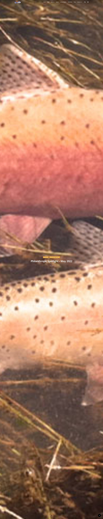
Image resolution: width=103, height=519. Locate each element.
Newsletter (46, 257)
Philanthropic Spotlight (54, 257)
